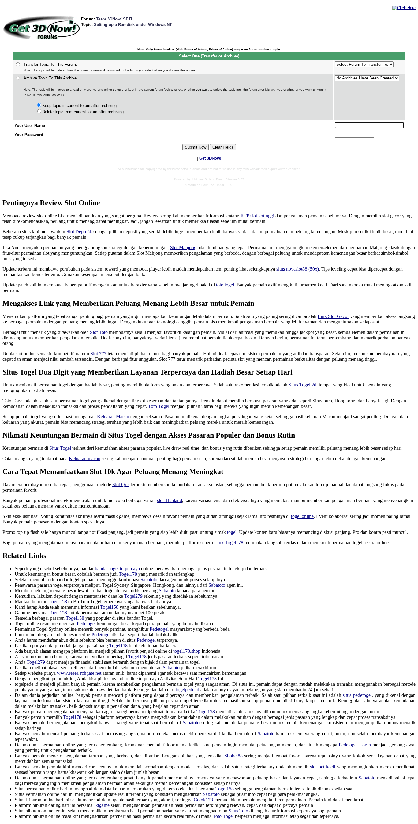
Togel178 (128, 574)
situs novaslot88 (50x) (297, 269)
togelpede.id (187, 689)
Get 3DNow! (210, 158)
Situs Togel (60, 448)
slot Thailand (169, 500)
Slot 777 (98, 353)
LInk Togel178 (228, 542)
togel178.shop (186, 651)
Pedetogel (86, 623)
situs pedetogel (357, 695)
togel (232, 532)
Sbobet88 (233, 755)
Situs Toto (238, 810)
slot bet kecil (322, 766)
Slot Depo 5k (79, 231)
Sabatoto (148, 579)
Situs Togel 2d (302, 384)
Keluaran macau (84, 458)
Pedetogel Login (355, 744)
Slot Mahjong (183, 247)
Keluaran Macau (113, 416)
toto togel (225, 284)
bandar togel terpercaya (117, 568)
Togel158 (58, 601)
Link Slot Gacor (333, 316)
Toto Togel (158, 406)
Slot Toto (99, 332)
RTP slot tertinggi (257, 215)
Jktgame (102, 805)
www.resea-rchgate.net (79, 673)
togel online (302, 516)
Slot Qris (120, 484)
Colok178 (203, 799)
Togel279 (133, 596)
